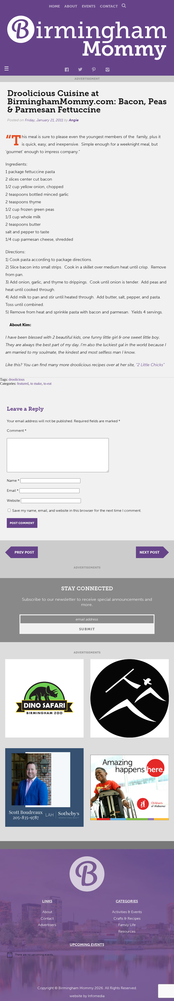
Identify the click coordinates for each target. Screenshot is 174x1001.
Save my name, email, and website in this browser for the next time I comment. (76, 510)
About (70, 6)
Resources (126, 931)
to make (36, 383)
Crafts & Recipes (127, 918)
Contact (109, 6)
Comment (17, 430)
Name (13, 480)
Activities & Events (127, 912)
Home (54, 6)
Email (13, 490)
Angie (74, 120)
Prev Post (24, 552)
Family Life (127, 925)
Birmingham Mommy (76, 988)
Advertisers (47, 925)
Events (88, 6)
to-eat (47, 383)
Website (13, 500)
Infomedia (96, 996)
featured (23, 383)
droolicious (16, 379)
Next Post (150, 552)
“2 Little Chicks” (150, 364)
